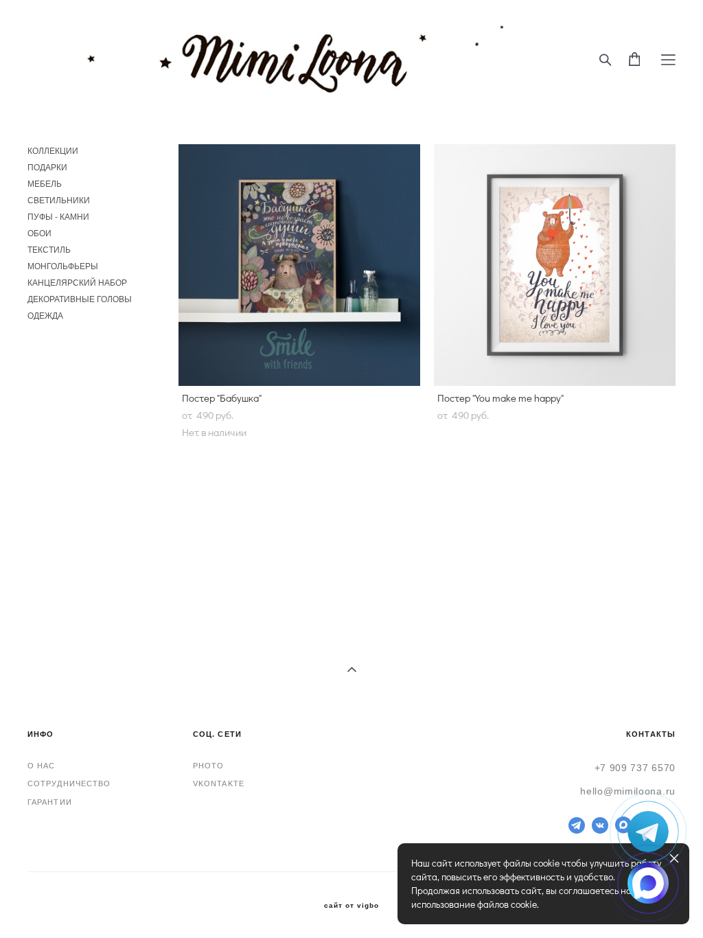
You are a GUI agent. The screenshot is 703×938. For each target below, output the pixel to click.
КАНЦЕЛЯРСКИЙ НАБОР (77, 283)
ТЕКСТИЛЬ (49, 250)
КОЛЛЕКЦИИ (52, 151)
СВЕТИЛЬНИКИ (58, 200)
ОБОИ (39, 233)
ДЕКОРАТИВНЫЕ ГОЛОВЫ (79, 299)
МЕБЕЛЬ (44, 184)
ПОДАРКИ (47, 167)
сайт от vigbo (351, 905)
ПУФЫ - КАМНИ (58, 217)
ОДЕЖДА (45, 316)
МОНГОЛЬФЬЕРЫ (62, 266)
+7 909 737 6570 (635, 767)
